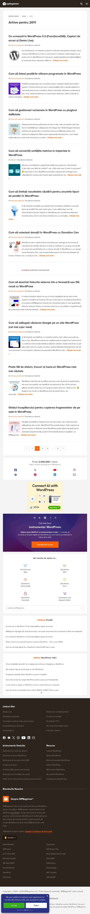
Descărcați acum (45, 544)
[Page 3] (46, 693)
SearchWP (50, 858)
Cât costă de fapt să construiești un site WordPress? (24, 669)
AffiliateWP (50, 877)
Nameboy (7, 877)
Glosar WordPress (53, 755)
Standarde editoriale (11, 716)
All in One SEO (9, 853)
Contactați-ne (8, 730)
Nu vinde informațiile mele (57, 725)
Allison (13, 160)
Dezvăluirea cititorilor (32, 45)
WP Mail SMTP (9, 863)
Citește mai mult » (60, 60)
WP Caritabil (51, 872)
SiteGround (53, 898)
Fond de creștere (53, 730)
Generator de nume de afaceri (15, 751)
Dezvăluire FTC (52, 721)
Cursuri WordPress (53, 751)
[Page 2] (44, 693)
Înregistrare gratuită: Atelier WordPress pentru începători (26, 674)
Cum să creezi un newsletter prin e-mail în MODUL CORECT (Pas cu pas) (32, 690)
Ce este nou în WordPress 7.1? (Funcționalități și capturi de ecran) (29, 626)
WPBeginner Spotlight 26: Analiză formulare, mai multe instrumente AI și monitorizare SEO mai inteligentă (44, 631)
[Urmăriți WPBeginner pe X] (35, 470)
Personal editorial (17, 45)
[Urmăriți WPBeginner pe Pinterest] (35, 474)
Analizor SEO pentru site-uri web (16, 769)
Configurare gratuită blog (56, 779)
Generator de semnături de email (16, 774)
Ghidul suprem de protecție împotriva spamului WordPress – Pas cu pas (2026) (34, 642)
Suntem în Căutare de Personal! (38, 831)
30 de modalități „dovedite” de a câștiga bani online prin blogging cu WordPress (35, 664)
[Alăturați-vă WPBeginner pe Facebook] (15, 470)
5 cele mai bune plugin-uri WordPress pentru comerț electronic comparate (32, 685)
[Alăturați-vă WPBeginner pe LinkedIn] (55, 474)
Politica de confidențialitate (57, 711)
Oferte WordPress (53, 765)
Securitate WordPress (55, 774)
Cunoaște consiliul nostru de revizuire (18, 721)
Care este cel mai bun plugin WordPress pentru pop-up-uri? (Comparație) (32, 680)
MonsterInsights (9, 858)
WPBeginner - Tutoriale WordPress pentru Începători (11, 3)
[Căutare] (81, 3)
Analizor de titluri (10, 765)
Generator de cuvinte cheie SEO (16, 760)
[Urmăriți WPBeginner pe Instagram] (74, 470)
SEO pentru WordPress (55, 769)
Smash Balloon (9, 867)
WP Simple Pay (52, 849)
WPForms (7, 849)
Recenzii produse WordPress (58, 760)
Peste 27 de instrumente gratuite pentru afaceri (22, 779)
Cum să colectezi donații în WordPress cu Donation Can (44, 232)
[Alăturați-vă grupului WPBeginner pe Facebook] (15, 474)
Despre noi (7, 711)
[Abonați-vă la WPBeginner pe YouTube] (55, 470)
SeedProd (7, 872)
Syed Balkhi (15, 812)
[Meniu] (86, 3)
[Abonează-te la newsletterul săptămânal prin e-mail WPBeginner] (74, 474)
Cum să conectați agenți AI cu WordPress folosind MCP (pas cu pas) (30, 647)
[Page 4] (48, 693)
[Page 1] (41, 693)
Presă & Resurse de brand (13, 725)
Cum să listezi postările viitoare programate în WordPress (45, 74)
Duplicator (50, 844)
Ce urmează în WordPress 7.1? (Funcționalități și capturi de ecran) (29, 637)
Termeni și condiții (53, 716)
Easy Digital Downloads (56, 853)
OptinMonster (8, 844)
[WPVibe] (45, 497)
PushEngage (51, 867)
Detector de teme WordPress (14, 755)
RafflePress (50, 863)
